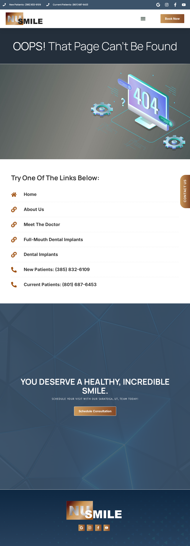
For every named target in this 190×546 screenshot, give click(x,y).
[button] (143, 19)
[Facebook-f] (98, 528)
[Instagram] (90, 528)
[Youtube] (107, 528)
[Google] (81, 528)
